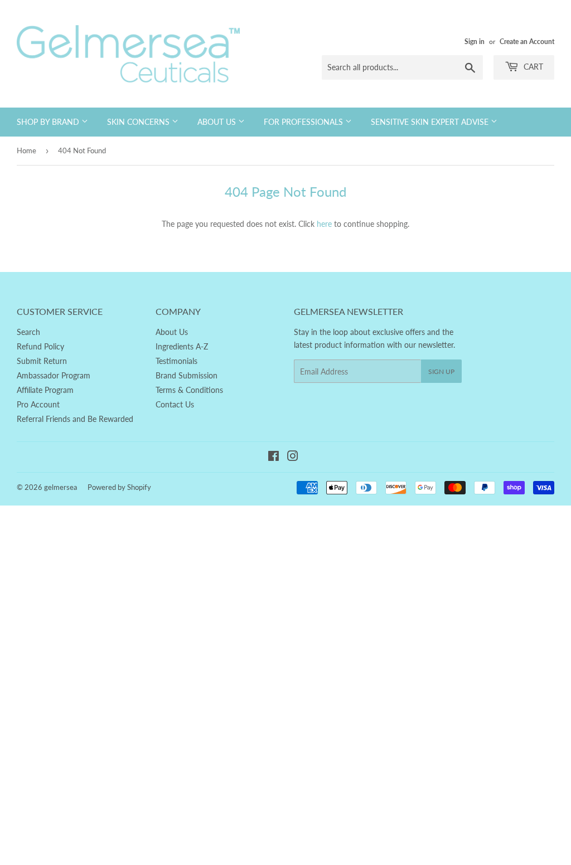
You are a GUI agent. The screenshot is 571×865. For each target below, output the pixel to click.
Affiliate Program (45, 390)
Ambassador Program (53, 375)
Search (28, 332)
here (324, 224)
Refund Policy (40, 346)
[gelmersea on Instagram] (292, 457)
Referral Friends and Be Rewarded (75, 419)
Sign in (474, 41)
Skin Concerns (139, 122)
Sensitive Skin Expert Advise (431, 122)
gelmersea (60, 487)
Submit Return (42, 361)
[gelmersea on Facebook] (273, 457)
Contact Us (175, 404)
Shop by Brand (49, 122)
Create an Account (527, 41)
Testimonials (176, 361)
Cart (532, 66)
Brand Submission (186, 375)
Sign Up (441, 371)
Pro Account (38, 404)
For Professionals (304, 122)
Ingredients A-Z (182, 346)
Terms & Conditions (189, 390)
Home (26, 150)
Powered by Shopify (119, 487)
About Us (217, 122)
